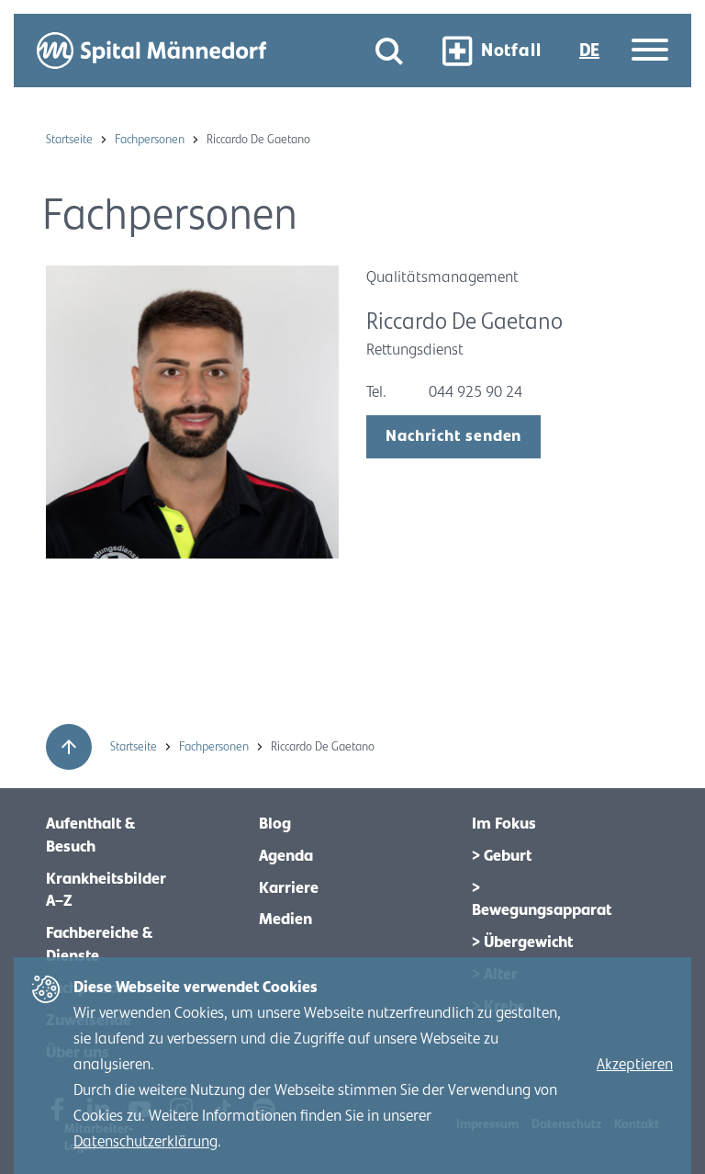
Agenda (286, 856)
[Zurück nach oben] (69, 747)
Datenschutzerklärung (145, 1142)
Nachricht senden (453, 436)
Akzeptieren (635, 1064)
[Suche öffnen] (389, 51)
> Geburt (502, 856)
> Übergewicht (522, 942)
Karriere (289, 888)
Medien (285, 919)
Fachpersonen (151, 139)
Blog (275, 824)
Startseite (70, 139)
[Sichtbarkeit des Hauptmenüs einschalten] (650, 51)
